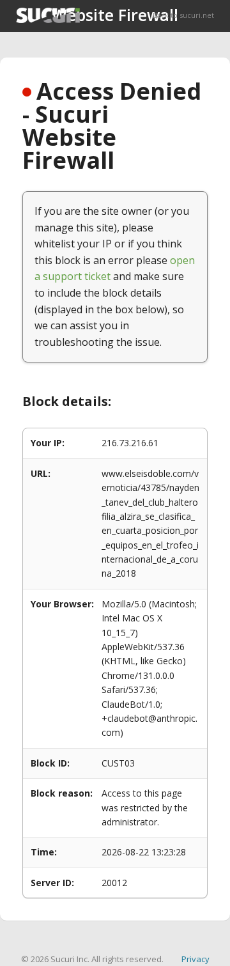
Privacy (195, 959)
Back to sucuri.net (183, 15)
